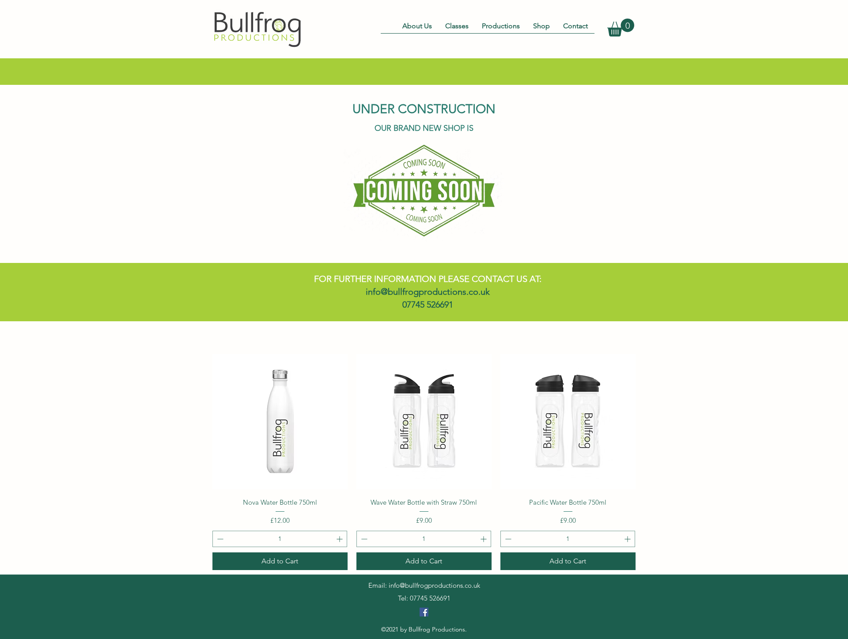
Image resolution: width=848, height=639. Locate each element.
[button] (620, 28)
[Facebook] (424, 612)
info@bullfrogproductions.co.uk (428, 291)
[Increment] (340, 539)
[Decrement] (219, 539)
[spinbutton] (280, 539)
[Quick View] (280, 421)
